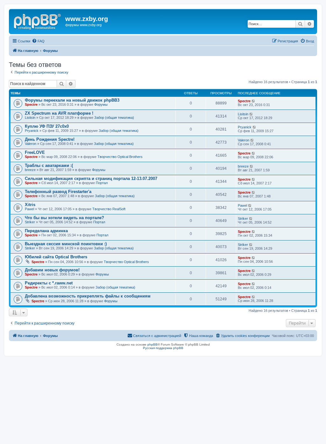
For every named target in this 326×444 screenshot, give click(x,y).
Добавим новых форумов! (52, 270)
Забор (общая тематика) (114, 117)
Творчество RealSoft (108, 209)
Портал (102, 183)
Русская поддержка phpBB (163, 348)
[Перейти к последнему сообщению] (254, 101)
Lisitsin (30, 117)
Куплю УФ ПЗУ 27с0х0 (47, 126)
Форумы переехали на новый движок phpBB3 (72, 100)
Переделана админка (46, 230)
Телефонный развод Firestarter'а (58, 191)
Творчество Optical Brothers (120, 157)
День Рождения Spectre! (49, 139)
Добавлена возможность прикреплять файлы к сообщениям (88, 296)
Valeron (30, 144)
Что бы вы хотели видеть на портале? (64, 217)
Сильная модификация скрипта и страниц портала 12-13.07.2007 (91, 178)
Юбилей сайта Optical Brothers (56, 256)
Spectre (31, 104)
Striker (30, 222)
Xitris (30, 204)
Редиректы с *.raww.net (49, 283)
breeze (30, 170)
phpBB (152, 344)
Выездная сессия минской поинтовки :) (66, 243)
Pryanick (32, 130)
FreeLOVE (35, 152)
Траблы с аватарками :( (49, 165)
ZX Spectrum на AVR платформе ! (59, 113)
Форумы (101, 104)
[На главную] (38, 21)
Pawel (29, 209)
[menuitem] (38, 41)
